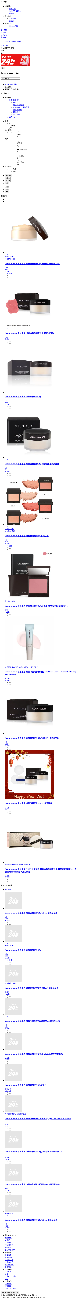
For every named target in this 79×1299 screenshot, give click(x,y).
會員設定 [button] (18, 41)
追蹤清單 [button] (8, 41)
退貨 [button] (13, 41)
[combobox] (39, 74)
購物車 (3, 32)
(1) (12, 117)
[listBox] (39, 196)
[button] (39, 14)
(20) (14, 100)
